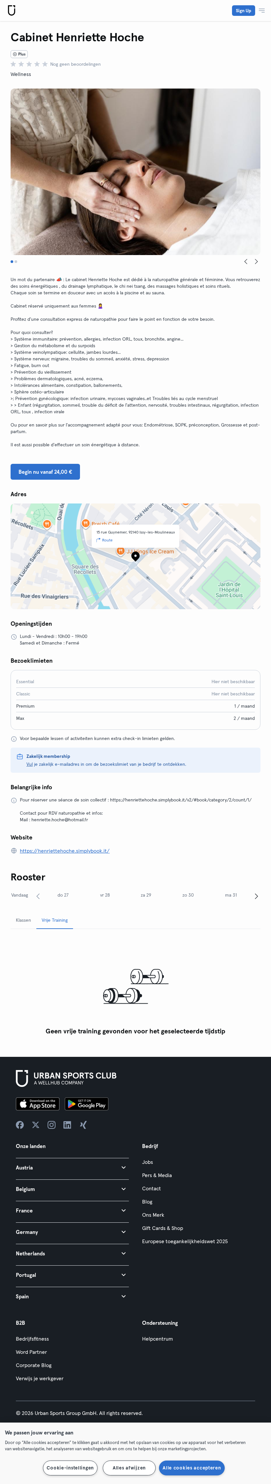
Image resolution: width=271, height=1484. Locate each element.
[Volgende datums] (256, 896)
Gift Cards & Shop (162, 1228)
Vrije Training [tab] (55, 920)
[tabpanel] (135, 986)
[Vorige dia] (246, 262)
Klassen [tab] (23, 920)
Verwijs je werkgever (39, 1378)
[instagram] (52, 1125)
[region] (135, 1453)
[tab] (12, 261)
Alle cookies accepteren (192, 1468)
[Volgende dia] (256, 262)
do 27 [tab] (63, 895)
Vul (29, 764)
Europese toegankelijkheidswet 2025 (185, 1241)
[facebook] (20, 1125)
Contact (151, 1188)
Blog (147, 1201)
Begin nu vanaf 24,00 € (45, 471)
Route (107, 540)
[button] (72, 1167)
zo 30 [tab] (188, 895)
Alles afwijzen (129, 1468)
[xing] (83, 1125)
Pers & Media (157, 1175)
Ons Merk (153, 1214)
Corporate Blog (34, 1365)
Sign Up (243, 11)
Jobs (147, 1162)
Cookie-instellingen (70, 1468)
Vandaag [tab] (19, 895)
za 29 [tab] (146, 895)
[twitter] (36, 1125)
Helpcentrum (157, 1338)
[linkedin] (67, 1125)
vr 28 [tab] (105, 895)
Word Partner (31, 1352)
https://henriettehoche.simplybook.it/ (65, 850)
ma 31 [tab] (231, 895)
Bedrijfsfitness (32, 1338)
